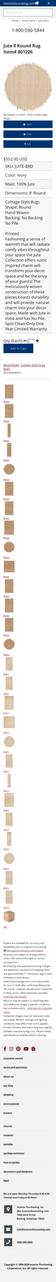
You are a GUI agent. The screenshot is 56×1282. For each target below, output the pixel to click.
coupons (8, 1135)
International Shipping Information (24, 950)
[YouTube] (26, 1049)
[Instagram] (11, 1049)
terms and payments (15, 1067)
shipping (8, 1094)
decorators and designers (17, 1171)
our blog (8, 1085)
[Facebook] (4, 1049)
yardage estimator (14, 1153)
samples (8, 1144)
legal (6, 1180)
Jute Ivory (44, 20)
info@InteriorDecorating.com (33, 1229)
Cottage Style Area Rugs (24, 367)
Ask (29, 144)
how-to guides (11, 1162)
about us (8, 1076)
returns (7, 1126)
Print (29, 134)
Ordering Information (15, 996)
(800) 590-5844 (24, 1242)
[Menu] (49, 3)
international (11, 1103)
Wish (29, 124)
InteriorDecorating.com (19, 3)
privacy (7, 1112)
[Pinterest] (18, 1049)
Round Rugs (11, 365)
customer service (13, 1058)
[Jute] (28, 87)
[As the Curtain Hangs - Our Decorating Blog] (33, 1049)
